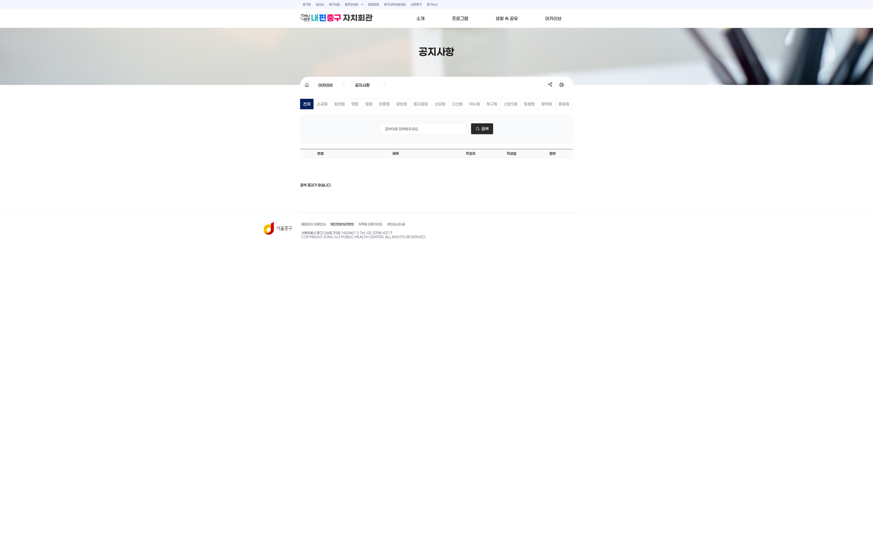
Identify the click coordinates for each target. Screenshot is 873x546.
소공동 (322, 104)
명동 (355, 104)
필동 (369, 104)
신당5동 (511, 104)
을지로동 (421, 104)
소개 (420, 18)
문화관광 (373, 4)
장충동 (384, 104)
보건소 (320, 4)
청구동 (492, 104)
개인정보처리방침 (342, 224)
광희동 (401, 104)
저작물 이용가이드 (370, 224)
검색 (485, 128)
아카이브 (553, 18)
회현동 (339, 104)
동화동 (529, 104)
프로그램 (460, 18)
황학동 (546, 104)
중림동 (564, 104)
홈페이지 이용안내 (313, 224)
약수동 (474, 104)
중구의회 (334, 4)
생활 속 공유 (507, 18)
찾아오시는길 (396, 224)
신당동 (440, 104)
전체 (307, 104)
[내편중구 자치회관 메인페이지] (336, 17)
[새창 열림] (278, 228)
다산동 (457, 104)
